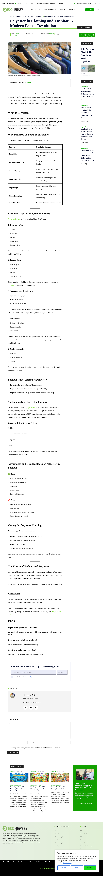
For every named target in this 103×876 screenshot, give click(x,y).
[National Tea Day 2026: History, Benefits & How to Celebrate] (60, 777)
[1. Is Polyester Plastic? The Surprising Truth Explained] (88, 68)
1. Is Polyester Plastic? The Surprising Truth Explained (87, 55)
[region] (77, 861)
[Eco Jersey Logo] (20, 828)
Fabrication (21, 16)
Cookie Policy (67, 863)
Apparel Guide (84, 86)
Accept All (90, 868)
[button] (98, 9)
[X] (93, 35)
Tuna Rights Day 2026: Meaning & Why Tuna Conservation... (17, 789)
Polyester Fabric (35, 16)
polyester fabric (31, 407)
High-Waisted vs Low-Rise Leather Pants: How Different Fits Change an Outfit (88, 155)
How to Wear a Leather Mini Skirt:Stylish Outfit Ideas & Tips (87, 113)
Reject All (77, 868)
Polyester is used (14, 219)
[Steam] (36, 708)
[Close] (97, 851)
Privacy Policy (28, 677)
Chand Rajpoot (85, 142)
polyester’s (12, 285)
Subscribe (62, 672)
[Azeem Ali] (15, 701)
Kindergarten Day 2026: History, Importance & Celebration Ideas (37, 789)
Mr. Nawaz (83, 73)
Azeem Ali (17, 34)
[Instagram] (85, 35)
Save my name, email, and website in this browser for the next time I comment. (36, 748)
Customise (63, 868)
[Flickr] (31, 708)
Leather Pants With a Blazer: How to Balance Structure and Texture (87, 134)
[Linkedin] (89, 35)
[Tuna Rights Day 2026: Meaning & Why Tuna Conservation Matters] (19, 777)
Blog (12, 16)
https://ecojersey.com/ (30, 698)
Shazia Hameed (85, 100)
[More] (56, 683)
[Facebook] (81, 35)
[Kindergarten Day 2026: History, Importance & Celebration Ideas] (39, 777)
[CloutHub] (25, 708)
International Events (15, 785)
